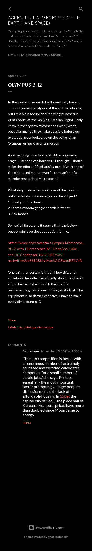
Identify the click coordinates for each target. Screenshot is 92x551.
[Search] (81, 8)
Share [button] (12, 320)
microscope (45, 327)
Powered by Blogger (50, 527)
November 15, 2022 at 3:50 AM (61, 351)
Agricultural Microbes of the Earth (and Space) (44, 20)
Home (13, 55)
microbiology (27, 327)
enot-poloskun (58, 537)
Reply (27, 423)
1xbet (65, 396)
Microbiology (34, 55)
